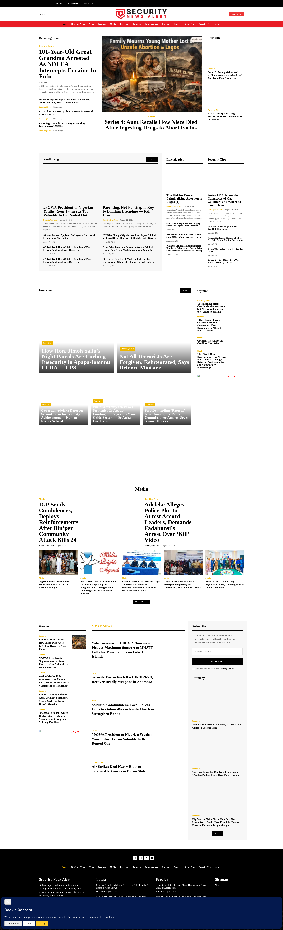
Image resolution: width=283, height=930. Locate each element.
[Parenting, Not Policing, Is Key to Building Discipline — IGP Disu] (130, 184)
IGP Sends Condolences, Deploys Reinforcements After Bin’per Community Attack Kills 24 (58, 522)
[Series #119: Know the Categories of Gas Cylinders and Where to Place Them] (226, 179)
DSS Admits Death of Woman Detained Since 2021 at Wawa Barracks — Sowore (184, 236)
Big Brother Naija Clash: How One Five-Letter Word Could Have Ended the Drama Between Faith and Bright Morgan (215, 822)
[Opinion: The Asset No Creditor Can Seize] (237, 341)
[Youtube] (152, 858)
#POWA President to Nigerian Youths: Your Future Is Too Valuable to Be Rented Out (68, 211)
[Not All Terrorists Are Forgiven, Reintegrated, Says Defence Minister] (154, 336)
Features (151, 116)
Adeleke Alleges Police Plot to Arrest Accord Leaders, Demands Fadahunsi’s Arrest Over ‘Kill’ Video (167, 522)
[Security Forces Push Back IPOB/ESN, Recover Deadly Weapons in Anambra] (171, 678)
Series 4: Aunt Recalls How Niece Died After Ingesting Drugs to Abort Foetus (151, 125)
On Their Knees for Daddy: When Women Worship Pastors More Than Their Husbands (216, 773)
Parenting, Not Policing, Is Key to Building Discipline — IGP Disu (62, 125)
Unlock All (217, 662)
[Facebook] (135, 858)
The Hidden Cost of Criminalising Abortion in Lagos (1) (184, 198)
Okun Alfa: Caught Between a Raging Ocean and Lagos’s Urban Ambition (183, 224)
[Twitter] (146, 858)
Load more (140, 602)
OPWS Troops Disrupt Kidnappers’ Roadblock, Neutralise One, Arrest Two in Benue (64, 101)
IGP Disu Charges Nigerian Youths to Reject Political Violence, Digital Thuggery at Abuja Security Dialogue (130, 236)
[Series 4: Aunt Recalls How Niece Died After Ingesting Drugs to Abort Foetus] (152, 74)
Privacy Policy (226, 669)
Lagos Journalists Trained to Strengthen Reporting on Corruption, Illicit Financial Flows (182, 584)
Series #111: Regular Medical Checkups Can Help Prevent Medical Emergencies (225, 239)
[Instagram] (141, 858)
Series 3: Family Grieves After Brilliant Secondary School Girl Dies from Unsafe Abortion (225, 75)
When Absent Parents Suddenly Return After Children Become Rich (216, 726)
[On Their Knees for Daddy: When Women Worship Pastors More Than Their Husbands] (217, 749)
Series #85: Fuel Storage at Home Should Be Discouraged (222, 228)
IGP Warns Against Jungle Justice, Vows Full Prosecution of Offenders (225, 116)
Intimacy (196, 721)
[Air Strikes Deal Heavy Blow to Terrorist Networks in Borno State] (171, 767)
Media (42, 499)
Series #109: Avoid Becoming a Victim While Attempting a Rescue (224, 261)
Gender (42, 654)
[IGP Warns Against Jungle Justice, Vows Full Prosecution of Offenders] (226, 95)
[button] (44, 14)
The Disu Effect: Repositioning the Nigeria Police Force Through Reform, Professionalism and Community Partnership (211, 361)
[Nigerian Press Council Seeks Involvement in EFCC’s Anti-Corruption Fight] (58, 562)
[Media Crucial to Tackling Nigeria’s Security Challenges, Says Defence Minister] (224, 562)
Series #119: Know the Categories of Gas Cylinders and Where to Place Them (224, 200)
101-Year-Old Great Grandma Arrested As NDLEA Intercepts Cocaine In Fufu (67, 64)
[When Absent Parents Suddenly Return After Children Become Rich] (217, 702)
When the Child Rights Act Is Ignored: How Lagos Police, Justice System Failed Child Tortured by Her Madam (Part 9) (184, 248)
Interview (47, 343)
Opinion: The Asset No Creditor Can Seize (210, 342)
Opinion (200, 317)
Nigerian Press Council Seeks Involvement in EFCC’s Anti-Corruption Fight (55, 584)
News (94, 639)
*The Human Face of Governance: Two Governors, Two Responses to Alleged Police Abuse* (209, 325)
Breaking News (46, 46)
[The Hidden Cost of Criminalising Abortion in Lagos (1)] (184, 179)
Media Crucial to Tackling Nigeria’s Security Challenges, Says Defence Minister (224, 584)
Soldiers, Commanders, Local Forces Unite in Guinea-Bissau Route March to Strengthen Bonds (123, 709)
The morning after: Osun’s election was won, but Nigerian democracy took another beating (211, 307)
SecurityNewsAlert (50, 220)
